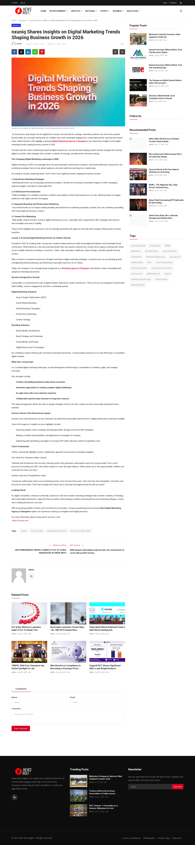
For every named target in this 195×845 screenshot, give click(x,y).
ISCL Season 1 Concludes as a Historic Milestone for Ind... (103, 806)
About (22, 2)
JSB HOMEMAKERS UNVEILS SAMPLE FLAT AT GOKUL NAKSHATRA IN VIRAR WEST (41, 551)
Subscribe (178, 786)
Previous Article (60, 545)
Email (72, 697)
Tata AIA (167, 274)
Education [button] (132, 11)
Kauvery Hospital (138, 245)
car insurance (136, 274)
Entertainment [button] (57, 11)
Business (23, 20)
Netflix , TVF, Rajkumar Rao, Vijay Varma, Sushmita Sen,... (163, 186)
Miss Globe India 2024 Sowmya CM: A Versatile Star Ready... (165, 155)
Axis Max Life (175, 257)
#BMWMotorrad (153, 274)
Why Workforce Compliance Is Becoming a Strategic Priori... (65, 667)
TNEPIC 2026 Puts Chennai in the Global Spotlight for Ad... (28, 667)
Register (173, 2)
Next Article (75, 545)
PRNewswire (149, 838)
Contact (15, 2)
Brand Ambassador (139, 268)
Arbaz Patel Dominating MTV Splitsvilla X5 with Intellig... (166, 201)
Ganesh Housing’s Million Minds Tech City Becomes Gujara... (165, 51)
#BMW (167, 245)
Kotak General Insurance (162, 268)
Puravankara (155, 245)
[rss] (15, 797)
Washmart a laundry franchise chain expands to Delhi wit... (164, 35)
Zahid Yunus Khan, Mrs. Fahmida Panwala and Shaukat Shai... (163, 216)
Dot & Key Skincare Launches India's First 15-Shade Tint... (26, 628)
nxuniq (24, 531)
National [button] (90, 11)
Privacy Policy (164, 838)
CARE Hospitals (161, 279)
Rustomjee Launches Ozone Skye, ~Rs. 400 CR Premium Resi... (67, 628)
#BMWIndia (135, 251)
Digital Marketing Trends (57, 531)
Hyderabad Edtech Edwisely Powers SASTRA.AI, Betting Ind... (107, 628)
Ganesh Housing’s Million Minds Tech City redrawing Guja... (165, 66)
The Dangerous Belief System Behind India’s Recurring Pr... (165, 81)
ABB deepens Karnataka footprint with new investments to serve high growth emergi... (97, 551)
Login (165, 2)
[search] (181, 10)
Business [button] (117, 11)
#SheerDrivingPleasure (155, 257)
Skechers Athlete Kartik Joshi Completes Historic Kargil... (162, 97)
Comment (16, 708)
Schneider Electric (169, 251)
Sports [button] (104, 11)
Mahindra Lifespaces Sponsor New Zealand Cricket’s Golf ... (105, 777)
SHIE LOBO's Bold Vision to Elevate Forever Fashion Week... (164, 140)
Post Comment (20, 728)
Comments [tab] (21, 688)
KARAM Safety (137, 262)
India (149, 262)
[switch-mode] (181, 3)
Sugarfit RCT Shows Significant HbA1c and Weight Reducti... (105, 667)
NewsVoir (177, 838)
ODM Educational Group (141, 279)
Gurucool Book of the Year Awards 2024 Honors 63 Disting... (164, 170)
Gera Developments (164, 262)
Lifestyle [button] (75, 11)
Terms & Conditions (131, 838)
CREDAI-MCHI (136, 257)
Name (14, 697)
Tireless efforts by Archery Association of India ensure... (103, 792)
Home (43, 11)
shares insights (37, 531)
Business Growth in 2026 (80, 531)
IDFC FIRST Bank (151, 251)
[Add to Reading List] (122, 51)
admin (31, 569)
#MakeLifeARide (137, 285)
